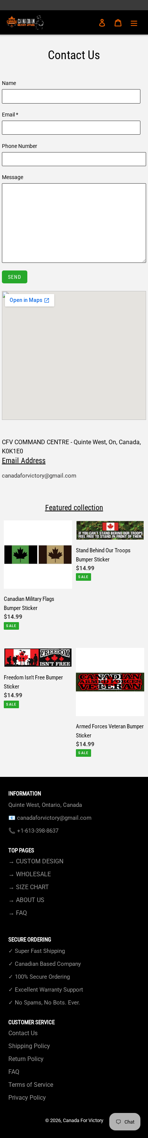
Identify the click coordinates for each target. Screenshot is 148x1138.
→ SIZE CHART (28, 887)
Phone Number (19, 146)
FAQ (13, 1071)
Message (12, 177)
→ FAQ (17, 912)
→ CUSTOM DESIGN (35, 861)
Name (9, 83)
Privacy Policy (27, 1097)
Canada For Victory (83, 1120)
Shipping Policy (29, 1046)
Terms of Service (30, 1084)
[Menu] (134, 22)
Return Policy (26, 1059)
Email (10, 115)
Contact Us (23, 1033)
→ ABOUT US (26, 900)
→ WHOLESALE (29, 874)
